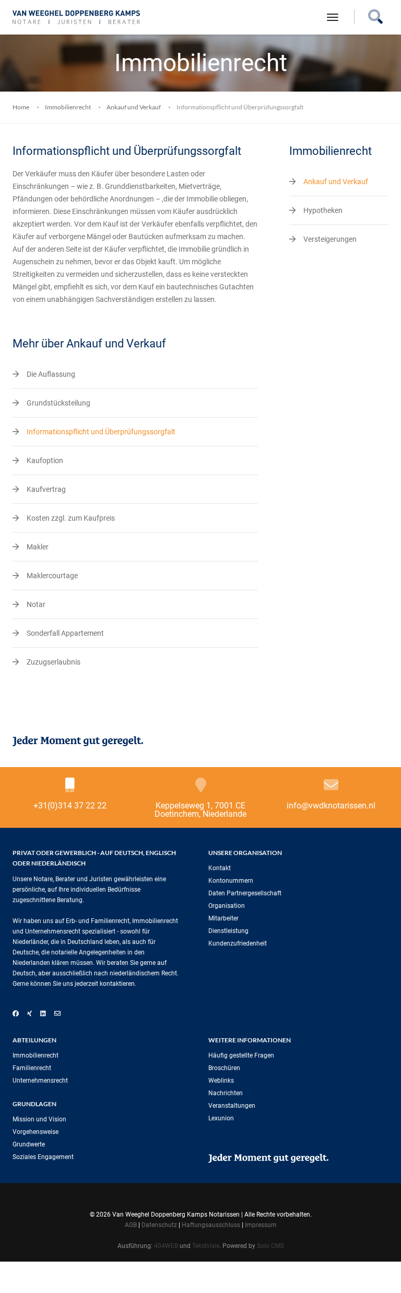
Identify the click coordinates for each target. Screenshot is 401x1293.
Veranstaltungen (231, 1105)
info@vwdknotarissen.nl (331, 806)
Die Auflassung (51, 374)
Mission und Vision (39, 1119)
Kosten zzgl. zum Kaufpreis (71, 518)
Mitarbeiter (223, 918)
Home (21, 107)
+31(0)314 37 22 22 (70, 806)
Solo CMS (270, 1246)
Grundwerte (29, 1144)
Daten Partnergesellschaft (244, 893)
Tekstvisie (205, 1246)
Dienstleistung (228, 931)
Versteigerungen (330, 239)
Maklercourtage (52, 575)
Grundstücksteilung (58, 403)
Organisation (226, 905)
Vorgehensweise (35, 1131)
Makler (38, 547)
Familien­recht (32, 1068)
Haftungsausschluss (211, 1225)
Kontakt (219, 868)
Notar (36, 604)
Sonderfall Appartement (65, 633)
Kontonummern (230, 880)
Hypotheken (323, 210)
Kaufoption (45, 460)
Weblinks (221, 1080)
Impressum (261, 1225)
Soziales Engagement (43, 1157)
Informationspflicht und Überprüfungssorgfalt (101, 432)
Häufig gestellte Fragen (241, 1055)
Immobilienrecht (68, 107)
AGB (131, 1225)
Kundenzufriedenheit (237, 943)
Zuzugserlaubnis (53, 662)
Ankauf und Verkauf (134, 107)
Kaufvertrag (46, 489)
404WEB (166, 1246)
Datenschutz (159, 1225)
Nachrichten (225, 1093)
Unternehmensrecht (40, 1080)
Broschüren (224, 1068)
